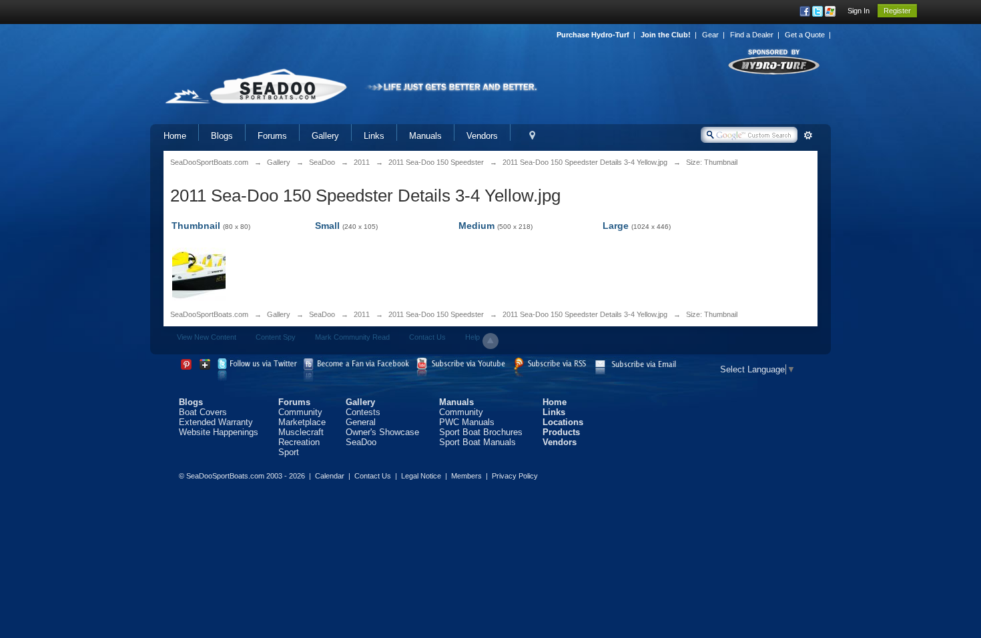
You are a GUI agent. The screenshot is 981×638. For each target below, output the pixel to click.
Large (616, 225)
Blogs (222, 136)
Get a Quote (805, 35)
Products (561, 432)
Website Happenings (218, 432)
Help (472, 337)
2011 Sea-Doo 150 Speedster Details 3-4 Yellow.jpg (585, 314)
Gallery (325, 136)
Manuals (425, 136)
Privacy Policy (515, 476)
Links (374, 136)
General (361, 422)
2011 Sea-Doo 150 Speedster (436, 314)
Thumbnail (196, 225)
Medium (476, 225)
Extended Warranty (216, 422)
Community (300, 412)
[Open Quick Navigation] (532, 136)
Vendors (482, 136)
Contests (363, 412)
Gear (710, 35)
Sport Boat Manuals (477, 442)
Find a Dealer (751, 35)
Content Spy (276, 337)
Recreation (299, 442)
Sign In (859, 11)
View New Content (206, 337)
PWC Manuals (467, 422)
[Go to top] (490, 341)
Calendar (329, 476)
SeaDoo (322, 314)
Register (897, 11)
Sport (288, 452)
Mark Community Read (352, 337)
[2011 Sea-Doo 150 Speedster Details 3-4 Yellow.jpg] (199, 273)
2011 (362, 314)
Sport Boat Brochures (481, 432)
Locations (563, 422)
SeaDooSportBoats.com (209, 314)
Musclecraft (301, 432)
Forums (272, 136)
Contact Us (427, 337)
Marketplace (302, 422)
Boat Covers (203, 412)
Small (327, 225)
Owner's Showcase (382, 432)
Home (175, 136)
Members (466, 476)
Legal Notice (421, 476)
